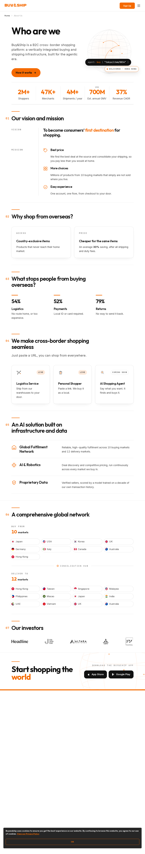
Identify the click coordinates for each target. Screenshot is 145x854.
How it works (26, 72)
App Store (98, 674)
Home (7, 15)
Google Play (123, 674)
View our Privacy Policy (28, 834)
